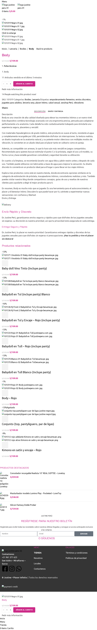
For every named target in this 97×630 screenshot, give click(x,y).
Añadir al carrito (24, 84)
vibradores (79, 103)
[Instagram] (12, 569)
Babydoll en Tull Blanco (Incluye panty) (26, 372)
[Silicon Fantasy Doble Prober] (4, 507)
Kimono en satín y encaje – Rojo (21, 450)
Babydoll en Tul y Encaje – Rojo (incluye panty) (31, 320)
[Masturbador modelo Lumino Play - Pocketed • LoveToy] (4, 496)
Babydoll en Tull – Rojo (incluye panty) (26, 346)
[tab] (39, 111)
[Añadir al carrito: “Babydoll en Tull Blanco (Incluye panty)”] (5, 367)
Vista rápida (12, 263)
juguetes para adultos (12, 103)
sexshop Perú (67, 103)
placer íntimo (41, 103)
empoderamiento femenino (62, 99)
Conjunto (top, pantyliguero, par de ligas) (28, 424)
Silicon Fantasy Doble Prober (23, 505)
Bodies (23, 49)
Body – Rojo (9, 398)
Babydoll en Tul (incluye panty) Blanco (26, 294)
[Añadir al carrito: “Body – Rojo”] (5, 393)
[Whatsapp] (19, 569)
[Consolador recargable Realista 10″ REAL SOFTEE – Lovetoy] (4, 480)
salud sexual (54, 103)
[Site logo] (10, 6)
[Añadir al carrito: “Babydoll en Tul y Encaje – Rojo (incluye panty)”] (5, 315)
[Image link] (12, 551)
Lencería (13, 49)
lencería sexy (28, 103)
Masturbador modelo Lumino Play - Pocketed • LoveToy (35, 493)
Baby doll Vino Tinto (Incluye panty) (24, 268)
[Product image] (30, 258)
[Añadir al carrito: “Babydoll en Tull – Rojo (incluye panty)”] (5, 341)
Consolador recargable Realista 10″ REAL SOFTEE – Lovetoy (37, 473)
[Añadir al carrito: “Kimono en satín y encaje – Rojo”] (5, 445)
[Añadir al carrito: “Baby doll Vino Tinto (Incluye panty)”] (5, 263)
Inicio (4, 49)
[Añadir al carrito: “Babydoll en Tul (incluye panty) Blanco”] (5, 289)
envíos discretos (83, 99)
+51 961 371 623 (9, 557)
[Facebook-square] (5, 569)
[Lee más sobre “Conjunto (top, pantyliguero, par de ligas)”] (5, 419)
